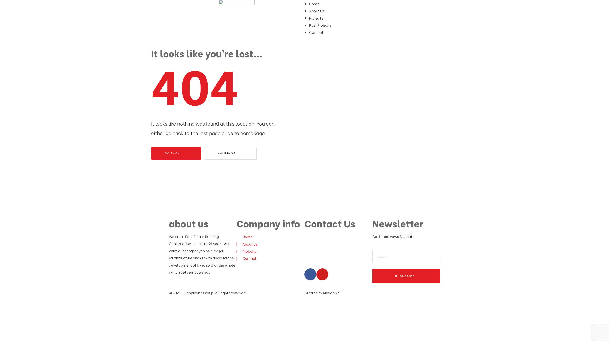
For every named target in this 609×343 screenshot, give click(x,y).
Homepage (227, 153)
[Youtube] (322, 274)
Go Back (173, 153)
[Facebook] (310, 274)
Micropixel (332, 292)
